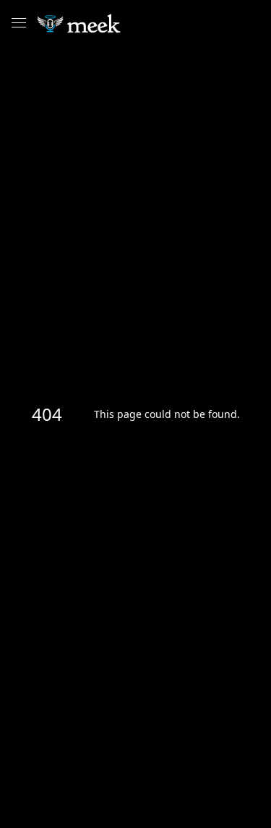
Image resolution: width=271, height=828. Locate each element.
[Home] (110, 23)
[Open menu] (19, 23)
